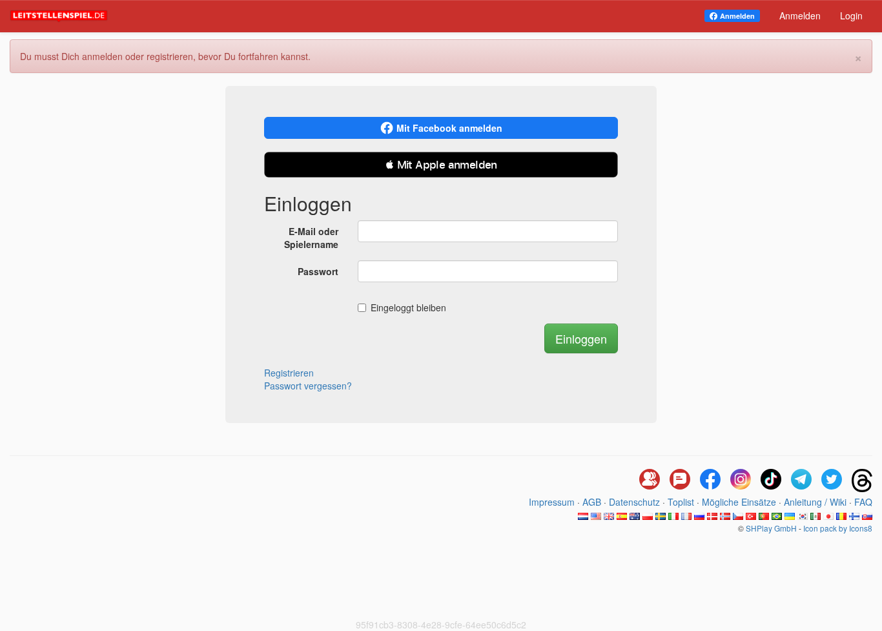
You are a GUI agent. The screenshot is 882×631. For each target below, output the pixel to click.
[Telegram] (801, 480)
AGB (591, 501)
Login (851, 15)
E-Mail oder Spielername (311, 238)
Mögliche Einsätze (739, 501)
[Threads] (862, 480)
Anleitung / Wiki (815, 501)
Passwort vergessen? (308, 385)
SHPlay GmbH (771, 527)
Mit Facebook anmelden (449, 127)
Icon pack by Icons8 (837, 527)
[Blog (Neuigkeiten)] (680, 480)
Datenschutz (634, 501)
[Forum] (649, 480)
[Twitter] (831, 480)
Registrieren (289, 372)
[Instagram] (740, 480)
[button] (441, 165)
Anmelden (737, 16)
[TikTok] (771, 480)
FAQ (863, 501)
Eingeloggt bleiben (408, 307)
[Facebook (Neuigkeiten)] (710, 480)
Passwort (318, 271)
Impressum (552, 501)
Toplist (681, 501)
